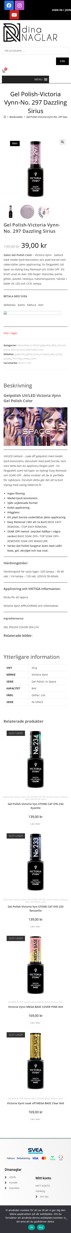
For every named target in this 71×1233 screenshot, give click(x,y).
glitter (29, 354)
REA (53, 345)
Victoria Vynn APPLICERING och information (31, 606)
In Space (45, 354)
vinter (26, 358)
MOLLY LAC (24, 363)
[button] (38, 79)
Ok (31, 1227)
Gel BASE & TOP (15, 1002)
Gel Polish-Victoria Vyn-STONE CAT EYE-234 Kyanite (35, 806)
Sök (62, 61)
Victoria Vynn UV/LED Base (36, 1002)
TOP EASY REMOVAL (34, 526)
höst (36, 354)
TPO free (17, 358)
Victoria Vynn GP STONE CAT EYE (29, 796)
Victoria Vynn (53, 796)
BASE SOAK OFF (27, 536)
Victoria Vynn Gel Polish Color (27, 349)
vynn (33, 358)
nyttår (58, 354)
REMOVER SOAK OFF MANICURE (27, 541)
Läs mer (35, 823)
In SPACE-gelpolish (40, 345)
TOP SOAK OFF (49, 536)
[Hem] (5, 117)
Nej (41, 1227)
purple (7, 358)
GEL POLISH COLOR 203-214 (21, 627)
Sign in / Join (61, 10)
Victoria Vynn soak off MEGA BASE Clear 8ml (35, 1103)
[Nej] (66, 1219)
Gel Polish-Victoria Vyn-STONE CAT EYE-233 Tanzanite (35, 908)
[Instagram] (19, 5)
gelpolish (20, 354)
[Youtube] (14, 14)
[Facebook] (9, 5)
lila (52, 354)
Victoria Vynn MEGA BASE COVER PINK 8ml (35, 1007)
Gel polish (22, 345)
